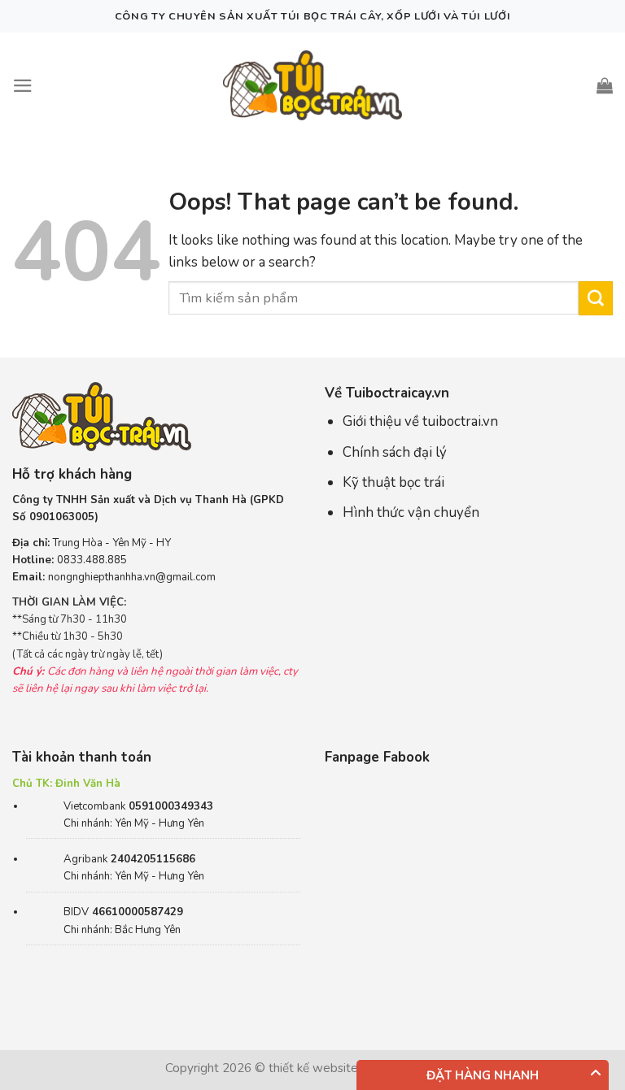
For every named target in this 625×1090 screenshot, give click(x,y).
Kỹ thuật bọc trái (393, 482)
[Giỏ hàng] (605, 85)
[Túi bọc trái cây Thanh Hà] (312, 84)
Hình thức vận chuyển (411, 512)
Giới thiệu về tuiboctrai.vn (420, 421)
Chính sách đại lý (395, 452)
